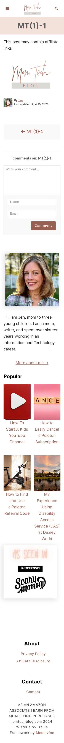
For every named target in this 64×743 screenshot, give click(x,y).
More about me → (32, 362)
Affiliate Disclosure (33, 661)
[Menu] (7, 9)
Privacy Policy (33, 654)
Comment (43, 226)
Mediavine (45, 733)
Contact (33, 692)
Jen (20, 100)
